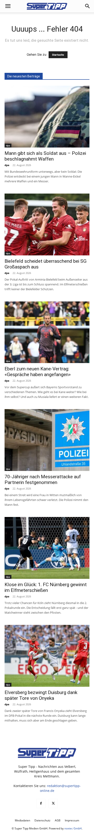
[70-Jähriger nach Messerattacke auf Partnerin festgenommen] (47, 440)
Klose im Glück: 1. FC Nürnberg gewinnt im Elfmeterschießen (46, 587)
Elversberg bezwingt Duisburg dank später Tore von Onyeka (41, 695)
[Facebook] (40, 803)
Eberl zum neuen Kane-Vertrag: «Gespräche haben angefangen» (38, 371)
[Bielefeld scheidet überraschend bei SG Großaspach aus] (47, 224)
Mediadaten (22, 820)
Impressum (72, 820)
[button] (7, 6)
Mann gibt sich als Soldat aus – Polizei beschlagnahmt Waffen (45, 156)
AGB (57, 820)
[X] (53, 803)
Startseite (58, 54)
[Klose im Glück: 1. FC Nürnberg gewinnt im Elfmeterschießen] (47, 548)
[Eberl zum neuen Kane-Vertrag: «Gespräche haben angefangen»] (47, 332)
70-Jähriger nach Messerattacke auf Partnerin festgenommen (43, 479)
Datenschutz (42, 820)
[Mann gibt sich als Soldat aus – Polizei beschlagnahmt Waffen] (47, 117)
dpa (8, 145)
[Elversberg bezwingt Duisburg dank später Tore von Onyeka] (47, 656)
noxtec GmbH (73, 828)
